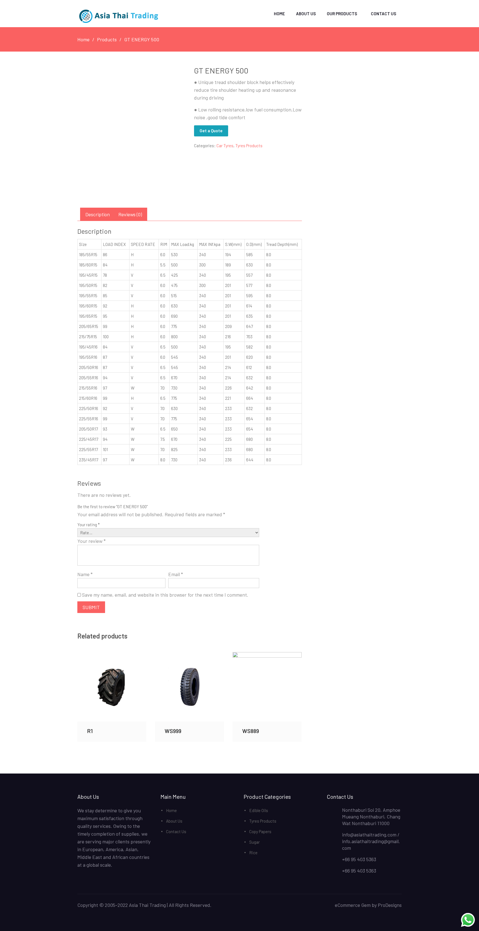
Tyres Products (249, 145)
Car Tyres (224, 145)
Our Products (342, 13)
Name (85, 574)
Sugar (254, 842)
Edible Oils (258, 810)
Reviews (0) (130, 214)
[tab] (97, 214)
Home (279, 13)
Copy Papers (260, 831)
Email (175, 574)
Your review (91, 541)
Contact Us (383, 13)
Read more (112, 686)
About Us (306, 13)
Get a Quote (211, 130)
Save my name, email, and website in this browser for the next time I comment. (165, 595)
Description (97, 214)
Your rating (88, 524)
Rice (253, 852)
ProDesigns (390, 905)
